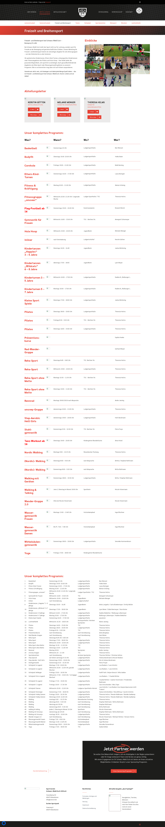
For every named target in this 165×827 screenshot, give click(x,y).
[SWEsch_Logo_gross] (31, 788)
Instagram (47, 2)
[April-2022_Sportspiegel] (115, 795)
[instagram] (140, 2)
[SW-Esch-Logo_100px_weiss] (82, 8)
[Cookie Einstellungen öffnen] (4, 825)
